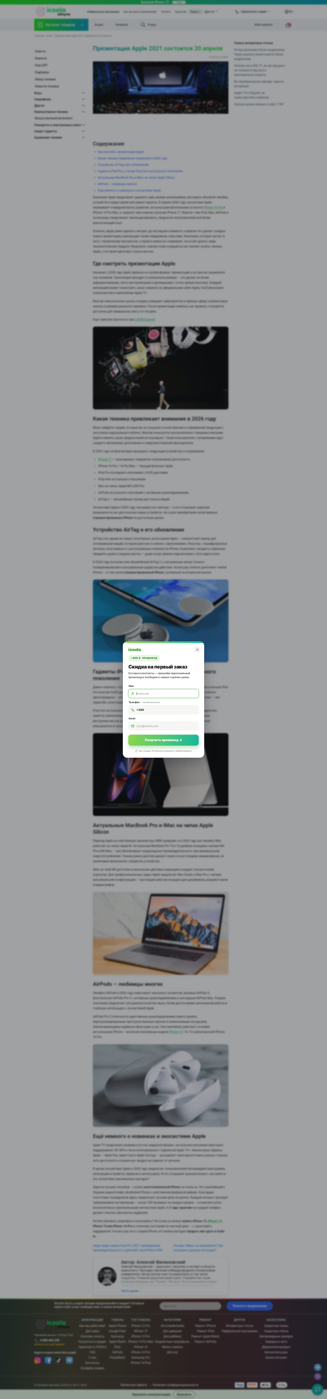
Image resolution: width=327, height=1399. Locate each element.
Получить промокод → (163, 740)
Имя (131, 686)
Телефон (144, 702)
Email (132, 718)
